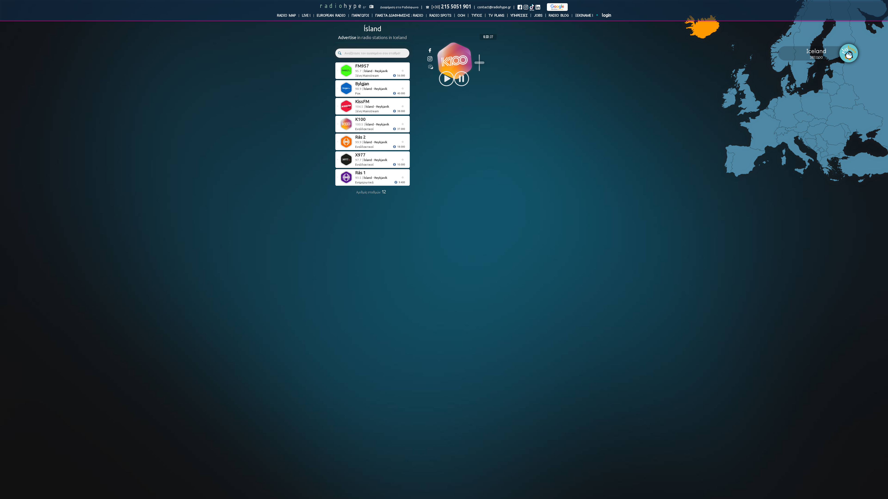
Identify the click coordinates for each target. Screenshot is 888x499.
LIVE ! (306, 15)
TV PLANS (496, 15)
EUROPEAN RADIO (331, 15)
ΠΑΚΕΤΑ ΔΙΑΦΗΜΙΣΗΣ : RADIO (399, 15)
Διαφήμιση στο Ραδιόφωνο (399, 7)
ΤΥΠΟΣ (476, 15)
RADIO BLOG (559, 15)
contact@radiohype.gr (494, 7)
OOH (461, 15)
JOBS (538, 15)
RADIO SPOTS (440, 15)
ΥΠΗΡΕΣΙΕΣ (519, 15)
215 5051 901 (451, 6)
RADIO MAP (286, 15)
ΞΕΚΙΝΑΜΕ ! (584, 15)
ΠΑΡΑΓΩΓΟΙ (360, 15)
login (606, 15)
